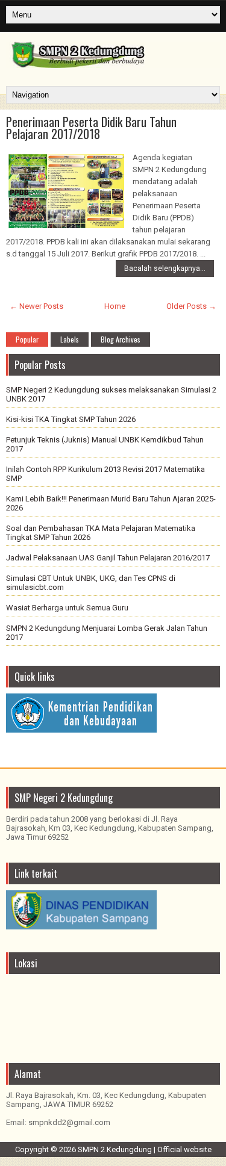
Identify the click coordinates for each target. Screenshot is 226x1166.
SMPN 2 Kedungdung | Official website (145, 1149)
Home (114, 306)
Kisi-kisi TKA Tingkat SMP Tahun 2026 (71, 419)
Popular (27, 339)
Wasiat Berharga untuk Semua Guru (67, 607)
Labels (69, 339)
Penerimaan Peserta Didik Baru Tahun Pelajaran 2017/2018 (91, 128)
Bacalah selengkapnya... (165, 268)
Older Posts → (191, 306)
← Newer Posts (36, 306)
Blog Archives (120, 339)
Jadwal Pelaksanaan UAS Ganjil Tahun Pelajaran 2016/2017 (108, 557)
